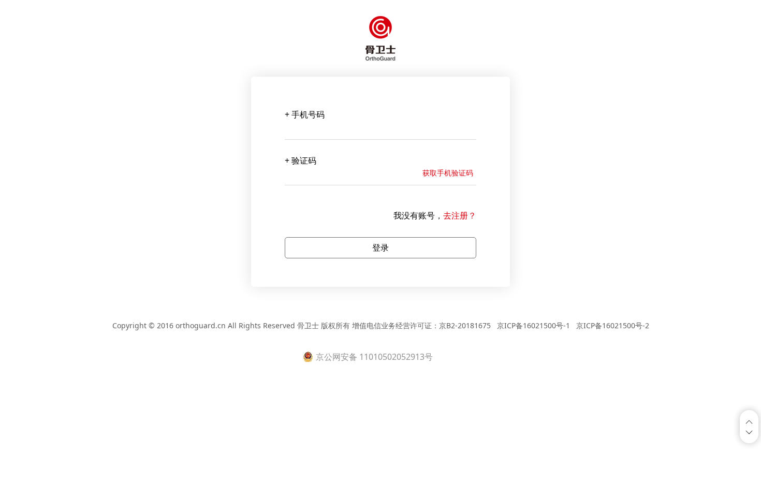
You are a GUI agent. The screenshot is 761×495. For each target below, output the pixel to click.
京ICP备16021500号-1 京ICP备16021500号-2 (572, 325)
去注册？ (459, 215)
